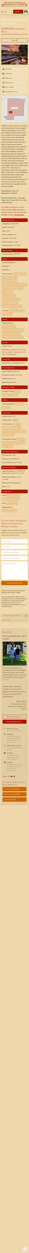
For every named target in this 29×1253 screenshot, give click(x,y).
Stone (5, 314)
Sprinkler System (8, 435)
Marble (21, 310)
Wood (22, 443)
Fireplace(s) (6, 395)
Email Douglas (11, 799)
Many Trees (21, 431)
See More (6, 680)
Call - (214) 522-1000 (13, 789)
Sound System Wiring (10, 303)
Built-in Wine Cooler (10, 277)
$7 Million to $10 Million (11, 499)
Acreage (17, 424)
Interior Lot (6, 428)
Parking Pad (18, 337)
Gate (16, 443)
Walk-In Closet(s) (8, 306)
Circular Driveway (9, 330)
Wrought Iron (7, 446)
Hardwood (13, 310)
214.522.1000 (19, 215)
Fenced (5, 443)
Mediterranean (12, 503)
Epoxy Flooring (8, 337)
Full (11, 443)
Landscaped (16, 428)
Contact (17, 12)
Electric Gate (15, 334)
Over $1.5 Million (13, 495)
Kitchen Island (7, 292)
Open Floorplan (8, 299)
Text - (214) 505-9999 (13, 794)
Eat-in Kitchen (7, 284)
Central (17, 391)
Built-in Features (20, 274)
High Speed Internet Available (12, 288)
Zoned (14, 395)
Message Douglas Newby (14, 583)
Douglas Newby (7, 632)
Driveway (6, 334)
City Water (6, 407)
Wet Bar (18, 306)
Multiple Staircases (9, 295)
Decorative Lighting (9, 281)
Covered (19, 330)
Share (14, 40)
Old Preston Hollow (9, 510)
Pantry (18, 299)
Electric (21, 439)
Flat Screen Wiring (20, 284)
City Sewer (19, 404)
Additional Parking (9, 326)
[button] (14, 108)
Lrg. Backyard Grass (9, 431)
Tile (10, 314)
